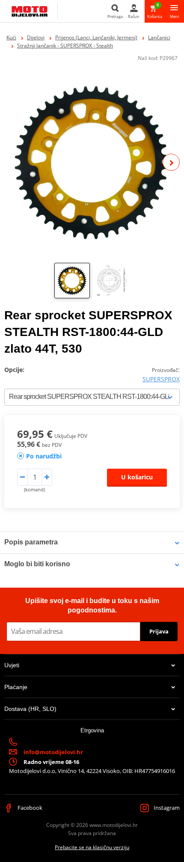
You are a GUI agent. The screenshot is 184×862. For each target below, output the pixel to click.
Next (171, 162)
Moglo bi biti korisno (37, 564)
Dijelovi (36, 37)
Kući (11, 37)
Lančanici (159, 37)
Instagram (166, 807)
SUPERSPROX (161, 379)
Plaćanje (15, 687)
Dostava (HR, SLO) (30, 708)
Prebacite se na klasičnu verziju (92, 847)
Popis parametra (31, 542)
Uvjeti (11, 665)
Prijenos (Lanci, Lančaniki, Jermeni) (96, 37)
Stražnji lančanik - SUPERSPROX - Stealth (65, 45)
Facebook (29, 807)
